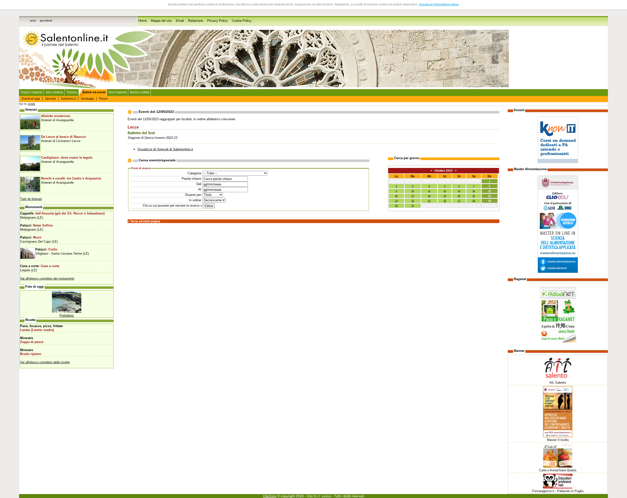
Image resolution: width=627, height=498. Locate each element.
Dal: (199, 184)
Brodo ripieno (30, 354)
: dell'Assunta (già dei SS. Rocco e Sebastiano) (62, 213)
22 (489, 196)
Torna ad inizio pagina (145, 221)
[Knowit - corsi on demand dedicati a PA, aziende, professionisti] (558, 162)
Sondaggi (87, 98)
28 (473, 201)
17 (412, 196)
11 (429, 191)
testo (33, 20)
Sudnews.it (68, 98)
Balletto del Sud (141, 133)
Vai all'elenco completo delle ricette (45, 362)
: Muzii (30, 237)
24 (412, 201)
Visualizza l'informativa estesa (439, 4)
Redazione (195, 21)
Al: (200, 189)
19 (445, 196)
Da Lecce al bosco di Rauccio (63, 137)
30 (396, 205)
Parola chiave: (192, 178)
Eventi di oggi (31, 98)
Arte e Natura (54, 92)
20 (459, 196)
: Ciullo (46, 249)
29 (489, 201)
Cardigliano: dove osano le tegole (66, 157)
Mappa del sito (161, 21)
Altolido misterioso (55, 116)
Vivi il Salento (118, 92)
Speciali (50, 98)
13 (459, 191)
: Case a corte (39, 266)
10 (412, 191)
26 (445, 201)
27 (459, 201)
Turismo (71, 92)
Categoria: (195, 173)
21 (473, 196)
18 (429, 196)
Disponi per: (193, 195)
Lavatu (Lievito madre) (37, 330)
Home (142, 21)
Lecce (133, 127)
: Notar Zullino (36, 225)
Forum (103, 98)
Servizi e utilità (139, 92)
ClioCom (269, 496)
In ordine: (195, 200)
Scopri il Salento (31, 92)
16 (396, 196)
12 (445, 191)
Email (180, 21)
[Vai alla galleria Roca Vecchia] (66, 312)
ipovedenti (46, 20)
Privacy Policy (217, 21)
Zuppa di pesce (31, 342)
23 (396, 201)
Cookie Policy (242, 21)
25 (429, 201)
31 (412, 205)
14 (473, 191)
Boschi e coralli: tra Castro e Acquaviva (71, 178)
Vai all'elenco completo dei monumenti (47, 278)
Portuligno (67, 315)
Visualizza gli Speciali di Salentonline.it (165, 149)
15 (489, 191)
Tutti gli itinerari (31, 199)
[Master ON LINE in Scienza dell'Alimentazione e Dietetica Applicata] (558, 272)
